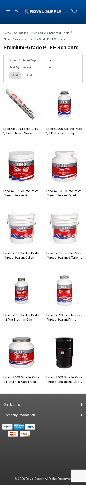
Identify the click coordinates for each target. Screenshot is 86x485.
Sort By (14, 67)
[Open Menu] (8, 12)
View (12, 60)
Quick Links (12, 404)
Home (7, 32)
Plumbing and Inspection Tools (50, 32)
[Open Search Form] (16, 12)
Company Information (19, 415)
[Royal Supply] (43, 11)
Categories (21, 32)
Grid (15, 75)
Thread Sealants (13, 39)
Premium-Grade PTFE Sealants (46, 39)
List (29, 75)
